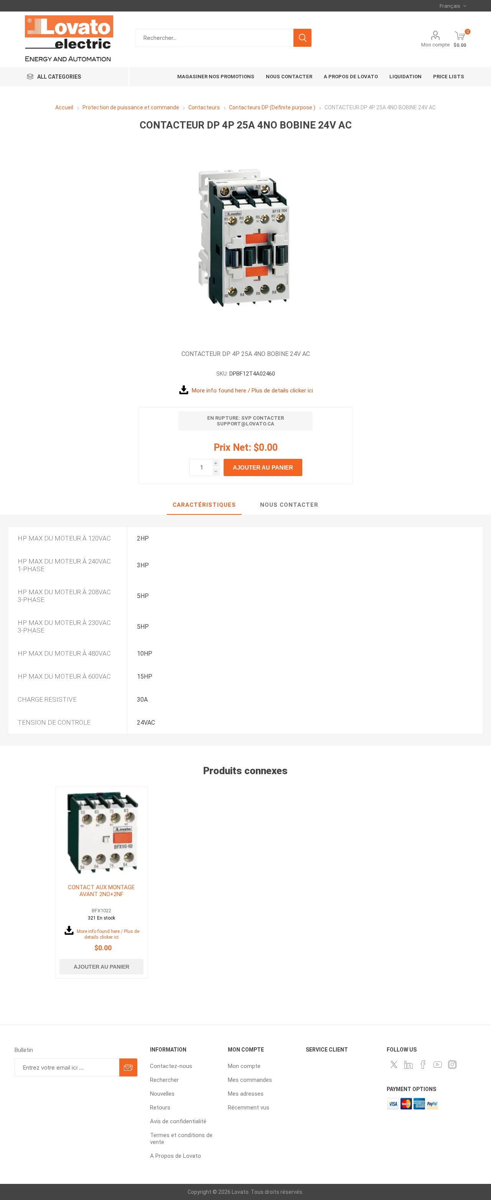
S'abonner (128, 1067)
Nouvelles (162, 1093)
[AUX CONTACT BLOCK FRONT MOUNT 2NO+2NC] (101, 832)
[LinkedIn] (408, 1064)
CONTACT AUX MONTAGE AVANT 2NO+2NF (101, 891)
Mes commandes (250, 1079)
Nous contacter (289, 504)
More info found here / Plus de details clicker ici (252, 390)
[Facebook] (423, 1064)
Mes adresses (246, 1093)
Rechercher (302, 38)
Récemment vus (248, 1107)
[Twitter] (394, 1064)
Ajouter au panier (263, 467)
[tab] (204, 505)
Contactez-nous (171, 1066)
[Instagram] (452, 1064)
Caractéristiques (204, 504)
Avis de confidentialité (178, 1121)
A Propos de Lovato (175, 1155)
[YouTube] (438, 1064)
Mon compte (435, 45)
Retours (160, 1107)
